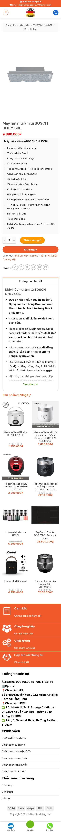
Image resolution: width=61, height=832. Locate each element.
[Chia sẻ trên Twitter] (27, 267)
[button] (5, 12)
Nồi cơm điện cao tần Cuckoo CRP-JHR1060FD (45, 584)
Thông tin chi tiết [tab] (30, 281)
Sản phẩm (24, 25)
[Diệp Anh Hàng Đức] (30, 12)
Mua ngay (30, 249)
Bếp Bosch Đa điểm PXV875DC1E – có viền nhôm (45, 535)
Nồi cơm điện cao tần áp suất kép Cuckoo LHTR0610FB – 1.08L (45, 486)
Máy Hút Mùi (30, 29)
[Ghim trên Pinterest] (39, 267)
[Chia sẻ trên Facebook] (21, 267)
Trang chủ (11, 25)
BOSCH (19, 255)
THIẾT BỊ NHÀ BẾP (43, 25)
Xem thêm (29, 384)
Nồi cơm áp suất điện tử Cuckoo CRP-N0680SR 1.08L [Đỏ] (16, 486)
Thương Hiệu (9, 259)
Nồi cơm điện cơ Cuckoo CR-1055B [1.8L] (16, 433)
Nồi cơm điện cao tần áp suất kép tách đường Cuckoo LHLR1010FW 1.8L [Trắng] (45, 436)
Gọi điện (49, 830)
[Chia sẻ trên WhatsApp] (15, 267)
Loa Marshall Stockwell (15, 581)
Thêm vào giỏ (32, 240)
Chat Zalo (10, 830)
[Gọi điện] (30, 825)
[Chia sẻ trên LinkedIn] (45, 267)
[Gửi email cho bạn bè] (33, 267)
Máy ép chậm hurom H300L (16, 534)
